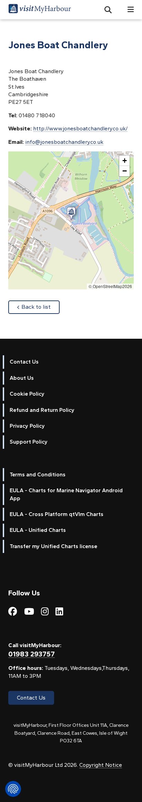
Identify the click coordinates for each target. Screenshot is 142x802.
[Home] (39, 10)
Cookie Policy (27, 393)
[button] (105, 10)
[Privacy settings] (13, 789)
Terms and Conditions (37, 474)
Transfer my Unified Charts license (53, 546)
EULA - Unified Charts (38, 530)
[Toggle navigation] (128, 9)
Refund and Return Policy (42, 410)
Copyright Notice (100, 765)
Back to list (40, 306)
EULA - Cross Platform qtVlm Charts (56, 514)
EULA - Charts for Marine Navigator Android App (66, 494)
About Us (22, 378)
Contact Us (24, 361)
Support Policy (29, 441)
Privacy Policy (27, 426)
